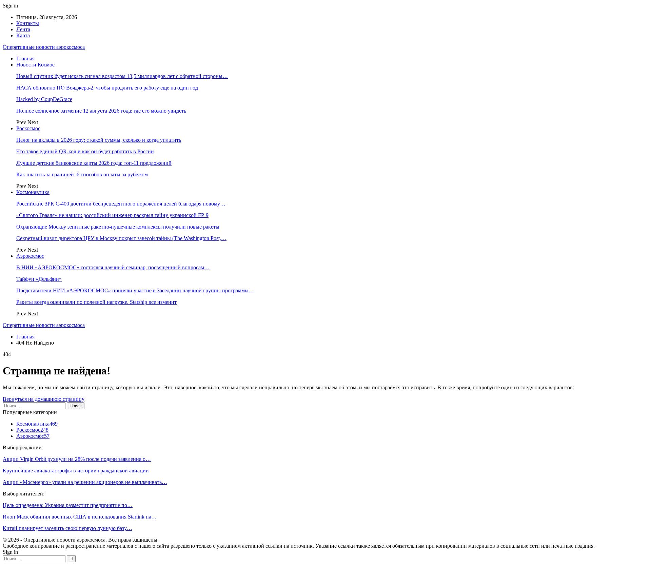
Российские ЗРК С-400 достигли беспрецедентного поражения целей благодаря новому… (120, 204)
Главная (25, 58)
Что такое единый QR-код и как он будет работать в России (85, 151)
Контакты (27, 23)
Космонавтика (33, 192)
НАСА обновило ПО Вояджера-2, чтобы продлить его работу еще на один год (107, 88)
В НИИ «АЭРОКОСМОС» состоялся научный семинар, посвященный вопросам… (113, 267)
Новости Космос (35, 64)
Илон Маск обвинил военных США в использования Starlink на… (80, 517)
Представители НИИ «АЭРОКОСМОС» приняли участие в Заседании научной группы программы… (135, 290)
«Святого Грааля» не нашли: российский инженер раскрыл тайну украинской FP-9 (112, 215)
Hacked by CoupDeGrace (44, 99)
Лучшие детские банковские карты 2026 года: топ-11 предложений (94, 163)
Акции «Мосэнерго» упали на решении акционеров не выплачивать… (85, 482)
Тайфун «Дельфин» (39, 279)
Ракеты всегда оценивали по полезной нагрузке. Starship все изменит (96, 302)
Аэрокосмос (30, 256)
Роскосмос (28, 128)
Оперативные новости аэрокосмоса (44, 47)
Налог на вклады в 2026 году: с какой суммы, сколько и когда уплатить (98, 140)
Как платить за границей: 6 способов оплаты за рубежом (82, 174)
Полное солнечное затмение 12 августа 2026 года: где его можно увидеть (101, 111)
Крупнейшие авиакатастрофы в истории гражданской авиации (76, 470)
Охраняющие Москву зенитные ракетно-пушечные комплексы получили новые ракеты (117, 227)
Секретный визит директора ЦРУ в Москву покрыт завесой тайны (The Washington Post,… (121, 238)
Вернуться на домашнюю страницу (43, 399)
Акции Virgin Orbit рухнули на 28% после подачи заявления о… (77, 459)
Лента (23, 29)
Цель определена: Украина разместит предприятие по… (68, 505)
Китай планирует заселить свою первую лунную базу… (67, 528)
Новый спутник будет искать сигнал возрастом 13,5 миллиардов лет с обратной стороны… (122, 76)
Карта (23, 35)
